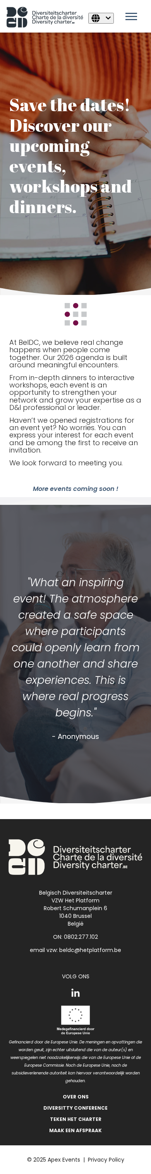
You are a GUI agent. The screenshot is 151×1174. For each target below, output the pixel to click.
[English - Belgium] (101, 18)
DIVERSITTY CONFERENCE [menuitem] (75, 1108)
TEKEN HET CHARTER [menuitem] (75, 1119)
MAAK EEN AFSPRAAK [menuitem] (75, 1130)
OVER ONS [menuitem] (76, 1096)
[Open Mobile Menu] (133, 18)
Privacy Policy (106, 1160)
